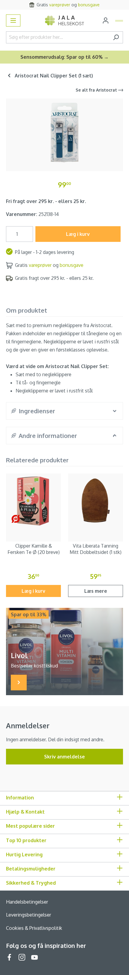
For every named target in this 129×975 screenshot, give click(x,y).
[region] (64, 132)
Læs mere (95, 591)
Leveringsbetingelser (28, 915)
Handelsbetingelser (27, 902)
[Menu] (13, 20)
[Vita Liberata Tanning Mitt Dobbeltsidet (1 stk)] (95, 501)
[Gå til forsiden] (64, 21)
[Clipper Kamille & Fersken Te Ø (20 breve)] (33, 501)
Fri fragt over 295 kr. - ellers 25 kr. (46, 201)
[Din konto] (105, 20)
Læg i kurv (78, 234)
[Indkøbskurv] (119, 21)
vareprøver (59, 4)
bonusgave (89, 4)
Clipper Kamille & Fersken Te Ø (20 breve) (34, 549)
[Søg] (116, 37)
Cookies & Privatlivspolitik (34, 928)
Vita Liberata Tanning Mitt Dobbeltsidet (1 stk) (96, 549)
